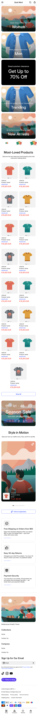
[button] (35, 2)
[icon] (33, 444)
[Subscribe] (33, 663)
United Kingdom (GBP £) (7, 689)
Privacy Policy (26, 667)
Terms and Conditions (7, 668)
